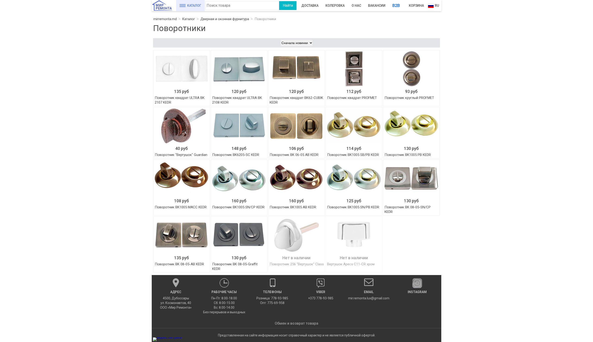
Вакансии (376, 5)
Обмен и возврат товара (296, 323)
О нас (356, 5)
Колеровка (335, 5)
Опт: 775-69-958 (272, 303)
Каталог (194, 5)
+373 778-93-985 (320, 295)
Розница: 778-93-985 (272, 298)
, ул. (176, 299)
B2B (396, 5)
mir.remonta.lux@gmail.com (368, 295)
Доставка (310, 5)
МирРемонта (164, 6)
